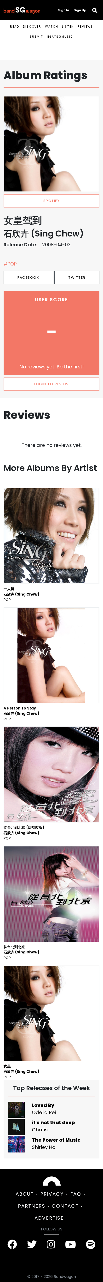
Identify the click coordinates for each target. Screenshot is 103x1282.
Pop (7, 599)
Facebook (28, 277)
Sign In (63, 10)
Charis (40, 1129)
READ (14, 26)
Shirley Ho (43, 1147)
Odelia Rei (44, 1112)
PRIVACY (52, 1194)
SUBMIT (36, 37)
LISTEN (68, 26)
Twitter (77, 277)
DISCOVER (32, 26)
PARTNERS (31, 1206)
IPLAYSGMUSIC (60, 37)
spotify (51, 200)
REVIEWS (85, 26)
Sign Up (80, 10)
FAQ (75, 1194)
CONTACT (65, 1206)
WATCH (51, 26)
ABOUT (25, 1194)
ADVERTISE (49, 1218)
